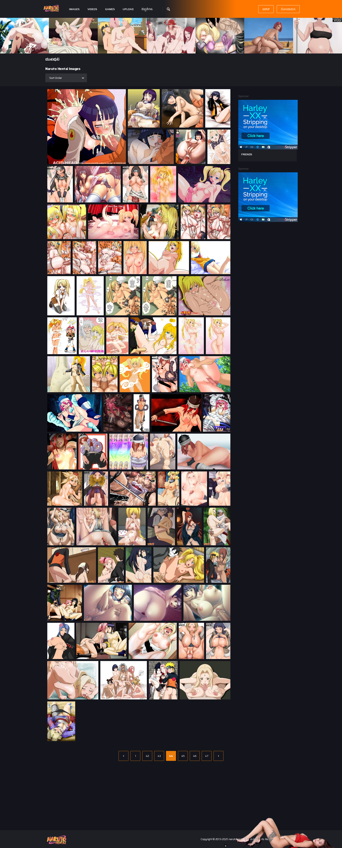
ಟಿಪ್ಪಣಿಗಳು (147, 9)
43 (159, 756)
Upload (128, 9)
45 (183, 756)
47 (206, 756)
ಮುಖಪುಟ (52, 59)
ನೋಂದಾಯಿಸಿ (288, 9)
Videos (92, 9)
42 (147, 756)
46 (195, 756)
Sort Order (55, 78)
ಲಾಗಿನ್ (266, 9)
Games (110, 9)
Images (74, 9)
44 (171, 756)
